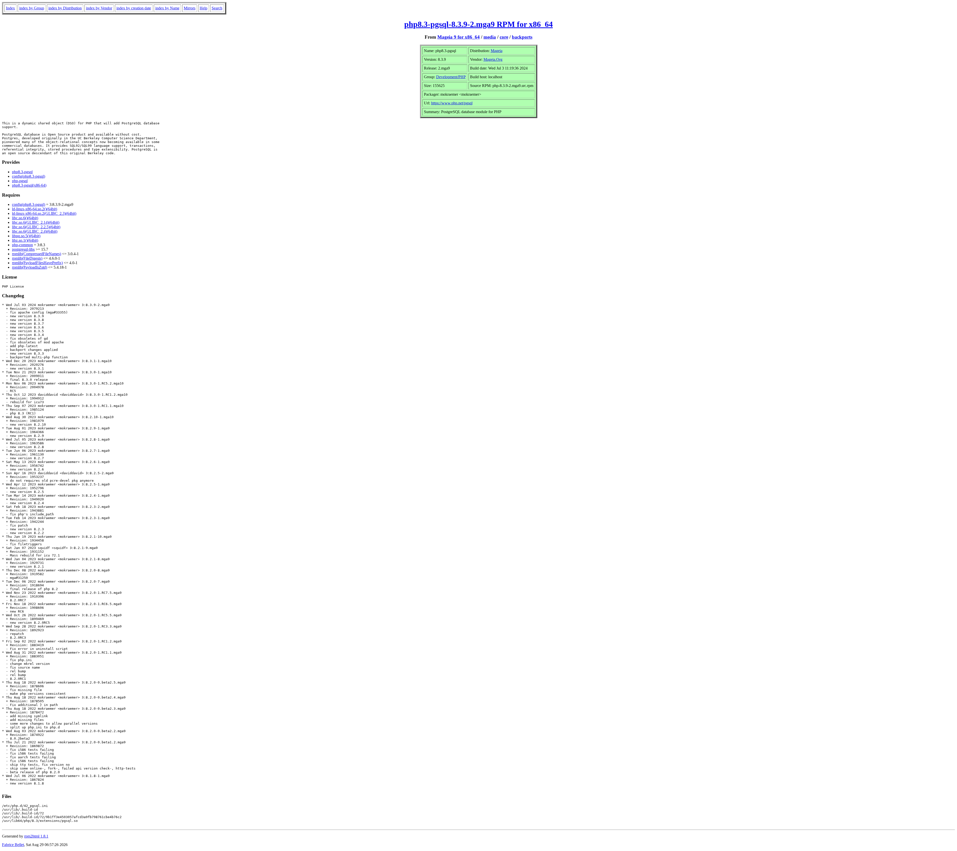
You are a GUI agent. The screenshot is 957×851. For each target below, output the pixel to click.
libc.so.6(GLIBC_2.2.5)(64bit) (36, 227)
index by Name (167, 8)
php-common (22, 245)
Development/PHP (451, 77)
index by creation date (133, 8)
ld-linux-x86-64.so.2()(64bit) (34, 209)
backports (522, 37)
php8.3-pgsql (22, 172)
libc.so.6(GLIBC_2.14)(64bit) (35, 222)
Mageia (496, 51)
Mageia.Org (492, 59)
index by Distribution (65, 8)
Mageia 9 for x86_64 (458, 37)
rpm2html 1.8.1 (36, 836)
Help (203, 8)
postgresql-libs (23, 249)
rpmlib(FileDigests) (27, 258)
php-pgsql (20, 181)
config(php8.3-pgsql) (28, 176)
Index (10, 8)
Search (217, 8)
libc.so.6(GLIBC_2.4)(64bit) (34, 231)
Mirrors (189, 8)
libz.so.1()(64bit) (25, 240)
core (504, 37)
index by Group (31, 8)
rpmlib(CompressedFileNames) (36, 254)
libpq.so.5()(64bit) (26, 236)
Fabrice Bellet (13, 845)
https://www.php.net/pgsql (452, 103)
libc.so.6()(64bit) (25, 218)
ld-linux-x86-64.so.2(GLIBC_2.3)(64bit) (44, 213)
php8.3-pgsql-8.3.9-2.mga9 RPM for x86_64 (478, 24)
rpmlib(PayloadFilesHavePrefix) (37, 263)
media (489, 37)
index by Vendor (99, 8)
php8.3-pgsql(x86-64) (29, 185)
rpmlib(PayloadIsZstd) (29, 267)
